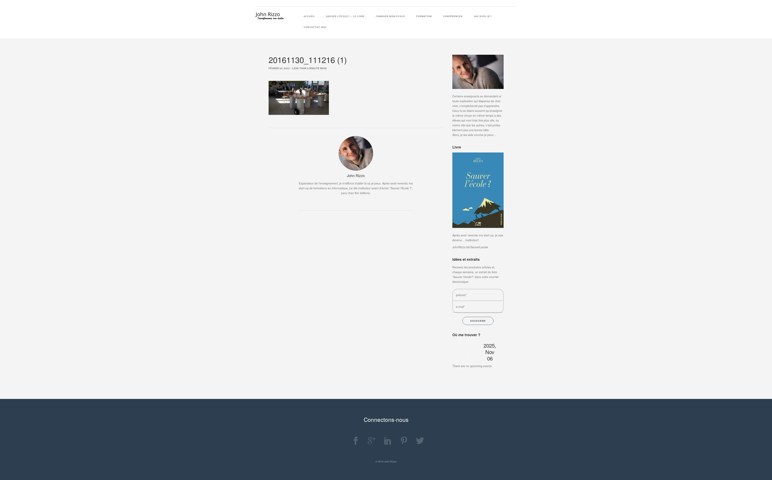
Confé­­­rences (453, 16)
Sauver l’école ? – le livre (345, 16)
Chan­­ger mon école (390, 16)
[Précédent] (468, 352)
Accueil (309, 16)
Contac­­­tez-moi (315, 27)
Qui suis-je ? (483, 16)
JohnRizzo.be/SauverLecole (470, 247)
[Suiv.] (511, 352)
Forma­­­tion (424, 16)
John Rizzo (356, 175)
